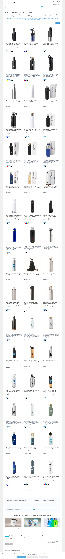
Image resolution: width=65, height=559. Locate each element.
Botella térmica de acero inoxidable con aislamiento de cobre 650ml (32, 216)
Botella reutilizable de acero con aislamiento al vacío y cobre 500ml (50, 216)
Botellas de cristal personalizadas (21, 18)
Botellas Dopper (27, 19)
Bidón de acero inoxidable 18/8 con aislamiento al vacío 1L (31, 477)
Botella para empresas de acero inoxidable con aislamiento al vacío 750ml (13, 477)
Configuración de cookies (38, 553)
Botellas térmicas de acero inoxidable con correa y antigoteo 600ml (50, 44)
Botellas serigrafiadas (23, 539)
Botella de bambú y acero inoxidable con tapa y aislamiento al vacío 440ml (32, 361)
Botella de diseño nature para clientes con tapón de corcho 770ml (32, 130)
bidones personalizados (53, 15)
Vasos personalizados (34, 7)
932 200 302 (57, 1)
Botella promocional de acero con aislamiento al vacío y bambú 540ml (50, 391)
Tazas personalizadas (12, 7)
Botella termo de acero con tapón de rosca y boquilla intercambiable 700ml (32, 274)
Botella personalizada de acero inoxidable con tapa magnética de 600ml (31, 303)
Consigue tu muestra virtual (38, 537)
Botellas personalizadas (45, 7)
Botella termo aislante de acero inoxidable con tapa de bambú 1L (12, 303)
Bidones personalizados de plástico (10, 18)
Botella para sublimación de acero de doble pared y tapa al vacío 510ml (31, 333)
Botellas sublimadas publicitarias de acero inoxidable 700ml (31, 101)
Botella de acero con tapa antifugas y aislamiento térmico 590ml (32, 158)
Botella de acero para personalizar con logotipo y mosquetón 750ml (32, 44)
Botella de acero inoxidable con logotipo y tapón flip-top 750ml (49, 73)
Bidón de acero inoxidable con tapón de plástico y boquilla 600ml (51, 477)
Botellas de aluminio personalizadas (32, 18)
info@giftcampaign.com (56, 4)
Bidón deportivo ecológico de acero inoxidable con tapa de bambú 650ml (50, 420)
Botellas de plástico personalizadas (35, 19)
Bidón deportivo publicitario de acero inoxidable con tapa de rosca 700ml (13, 448)
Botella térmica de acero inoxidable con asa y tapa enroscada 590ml (51, 101)
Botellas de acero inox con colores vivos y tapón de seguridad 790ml (14, 73)
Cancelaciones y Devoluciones (38, 539)
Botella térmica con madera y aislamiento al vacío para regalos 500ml (32, 187)
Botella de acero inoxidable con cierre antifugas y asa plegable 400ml (50, 244)
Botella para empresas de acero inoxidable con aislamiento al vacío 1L (13, 420)
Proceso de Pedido (37, 536)
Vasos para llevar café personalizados (25, 536)
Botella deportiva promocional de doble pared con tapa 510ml (51, 361)
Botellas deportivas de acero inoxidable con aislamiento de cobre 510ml (14, 158)
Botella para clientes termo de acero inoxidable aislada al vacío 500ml (50, 303)
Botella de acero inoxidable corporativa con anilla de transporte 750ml (14, 216)
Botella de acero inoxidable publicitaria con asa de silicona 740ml (14, 130)
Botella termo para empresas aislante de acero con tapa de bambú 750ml (50, 274)
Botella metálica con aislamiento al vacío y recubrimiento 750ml (50, 130)
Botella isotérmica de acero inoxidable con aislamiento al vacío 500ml (14, 44)
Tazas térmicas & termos (23, 7)
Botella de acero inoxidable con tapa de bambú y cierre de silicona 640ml (51, 333)
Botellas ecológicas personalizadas (53, 18)
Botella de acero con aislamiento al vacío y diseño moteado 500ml (13, 187)
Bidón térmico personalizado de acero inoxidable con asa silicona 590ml (50, 158)
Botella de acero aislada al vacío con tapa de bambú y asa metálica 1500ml (13, 274)
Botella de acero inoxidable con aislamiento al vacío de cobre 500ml (13, 101)
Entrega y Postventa (37, 538)
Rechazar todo (43, 556)
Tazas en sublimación (23, 538)
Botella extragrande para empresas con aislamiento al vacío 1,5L (32, 391)
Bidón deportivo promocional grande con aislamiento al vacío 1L (13, 391)
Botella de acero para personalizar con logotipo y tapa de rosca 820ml (32, 244)
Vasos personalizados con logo (24, 537)
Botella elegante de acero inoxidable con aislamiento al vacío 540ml (31, 448)
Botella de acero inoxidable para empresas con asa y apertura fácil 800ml (13, 245)
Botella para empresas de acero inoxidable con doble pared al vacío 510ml (13, 361)
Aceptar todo (21, 556)
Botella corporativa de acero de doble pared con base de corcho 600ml (13, 333)
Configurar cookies (32, 556)
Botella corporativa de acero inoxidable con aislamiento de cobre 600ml (32, 420)
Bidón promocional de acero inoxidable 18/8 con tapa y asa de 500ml (51, 448)
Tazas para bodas (55, 7)
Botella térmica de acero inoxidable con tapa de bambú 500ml (32, 73)
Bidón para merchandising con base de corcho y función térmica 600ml (50, 187)
